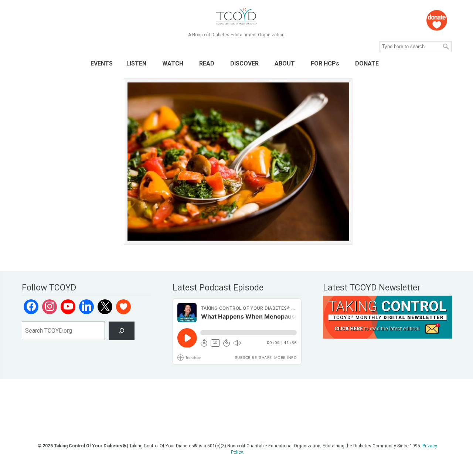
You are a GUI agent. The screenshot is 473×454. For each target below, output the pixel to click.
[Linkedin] (86, 307)
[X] (105, 307)
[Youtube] (68, 307)
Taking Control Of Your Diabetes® (236, 16)
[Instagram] (49, 307)
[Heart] (123, 307)
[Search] (122, 331)
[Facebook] (31, 307)
